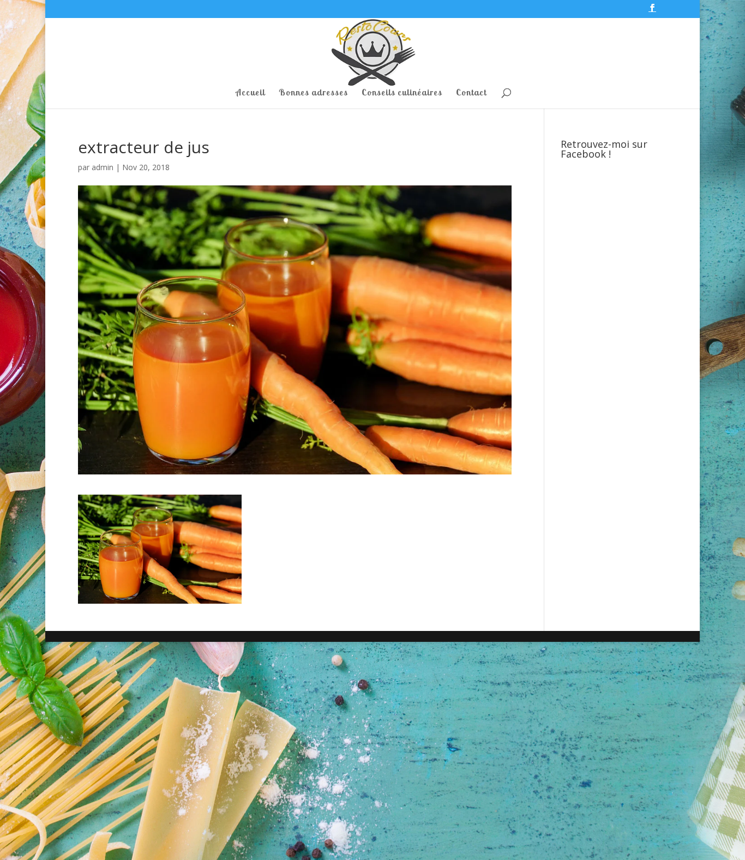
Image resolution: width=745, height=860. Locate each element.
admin (102, 167)
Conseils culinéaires (402, 93)
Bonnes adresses (313, 93)
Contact (471, 93)
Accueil (250, 93)
